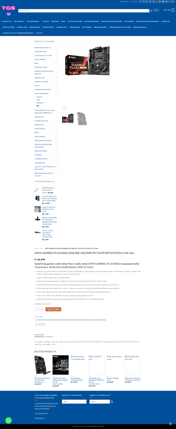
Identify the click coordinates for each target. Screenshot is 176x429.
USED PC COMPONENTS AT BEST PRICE (45, 168)
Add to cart (53, 309)
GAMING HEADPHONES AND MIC (111, 21)
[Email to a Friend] (43, 324)
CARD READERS (74, 27)
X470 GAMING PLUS (85, 320)
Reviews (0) (49, 337)
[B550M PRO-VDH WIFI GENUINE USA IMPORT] (133, 365)
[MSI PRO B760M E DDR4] (115, 365)
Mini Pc (37, 86)
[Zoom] (65, 108)
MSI (42, 248)
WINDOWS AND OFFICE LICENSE (120, 27)
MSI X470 (40, 320)
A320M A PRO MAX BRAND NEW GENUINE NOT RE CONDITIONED (60, 381)
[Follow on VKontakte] (172, 1)
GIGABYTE (40, 103)
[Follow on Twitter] (150, 1)
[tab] (39, 337)
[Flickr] (169, 1)
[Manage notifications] (170, 423)
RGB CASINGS (129, 21)
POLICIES (39, 33)
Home (37, 248)
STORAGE (45, 21)
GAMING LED (165, 21)
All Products (7, 21)
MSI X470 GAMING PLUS (51, 320)
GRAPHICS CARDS (9, 27)
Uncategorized (40, 163)
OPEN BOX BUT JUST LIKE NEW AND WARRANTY (18, 33)
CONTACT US (124, 1)
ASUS (38, 100)
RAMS (63, 21)
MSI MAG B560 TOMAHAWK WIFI (77, 379)
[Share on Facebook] (36, 324)
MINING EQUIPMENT (100, 27)
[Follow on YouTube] (166, 1)
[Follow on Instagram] (143, 1)
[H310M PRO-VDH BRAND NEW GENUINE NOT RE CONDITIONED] (97, 365)
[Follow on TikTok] (146, 1)
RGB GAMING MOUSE (91, 21)
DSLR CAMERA (87, 27)
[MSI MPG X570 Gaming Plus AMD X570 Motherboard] (43, 365)
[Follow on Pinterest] (159, 1)
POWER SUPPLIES (48, 27)
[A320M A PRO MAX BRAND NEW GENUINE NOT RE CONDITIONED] (61, 365)
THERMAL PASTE (61, 27)
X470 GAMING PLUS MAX (98, 320)
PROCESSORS (18, 21)
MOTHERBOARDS (33, 21)
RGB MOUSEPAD (34, 27)
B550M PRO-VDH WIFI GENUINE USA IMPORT (133, 379)
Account (134, 1)
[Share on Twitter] (40, 324)
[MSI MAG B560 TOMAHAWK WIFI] (79, 365)
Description (39, 337)
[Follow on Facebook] (140, 1)
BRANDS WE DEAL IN (139, 27)
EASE (36, 63)
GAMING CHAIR (22, 27)
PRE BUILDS (55, 21)
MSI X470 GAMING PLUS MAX (66, 320)
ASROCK (39, 97)
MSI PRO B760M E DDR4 (113, 379)
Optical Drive (39, 117)
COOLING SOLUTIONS (74, 21)
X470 (77, 320)
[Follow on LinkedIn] (163, 1)
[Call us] (156, 1)
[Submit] (151, 10)
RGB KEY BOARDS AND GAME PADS (147, 21)
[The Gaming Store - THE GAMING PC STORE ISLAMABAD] (8, 11)
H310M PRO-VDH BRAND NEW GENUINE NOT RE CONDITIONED (96, 381)
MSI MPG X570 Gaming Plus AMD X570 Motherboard (42, 380)
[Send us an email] (153, 1)
